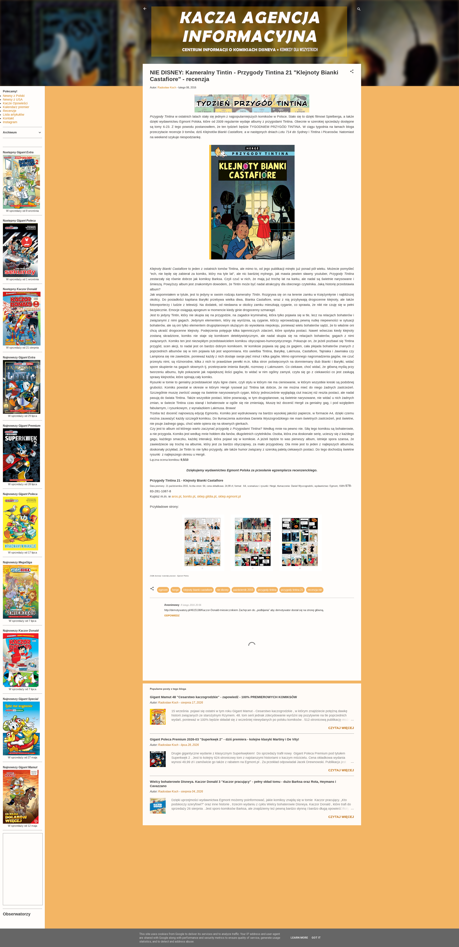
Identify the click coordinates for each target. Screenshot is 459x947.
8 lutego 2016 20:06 (191, 605)
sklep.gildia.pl (206, 496)
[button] (352, 72)
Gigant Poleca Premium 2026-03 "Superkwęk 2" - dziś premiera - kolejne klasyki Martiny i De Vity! (224, 739)
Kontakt (8, 118)
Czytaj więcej (341, 728)
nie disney (223, 589)
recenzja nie (315, 589)
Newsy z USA (13, 99)
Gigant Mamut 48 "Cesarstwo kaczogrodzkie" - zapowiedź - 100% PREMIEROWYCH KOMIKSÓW (223, 697)
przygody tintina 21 (292, 589)
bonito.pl (189, 496)
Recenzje (9, 111)
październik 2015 (243, 589)
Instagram (10, 122)
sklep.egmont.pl (229, 496)
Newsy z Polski (14, 96)
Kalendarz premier (16, 107)
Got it (316, 937)
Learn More (299, 937)
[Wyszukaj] (359, 9)
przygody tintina (267, 589)
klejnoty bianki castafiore (197, 589)
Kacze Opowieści (15, 103)
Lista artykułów (13, 114)
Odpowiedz (172, 615)
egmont (163, 589)
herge (175, 589)
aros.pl (176, 496)
